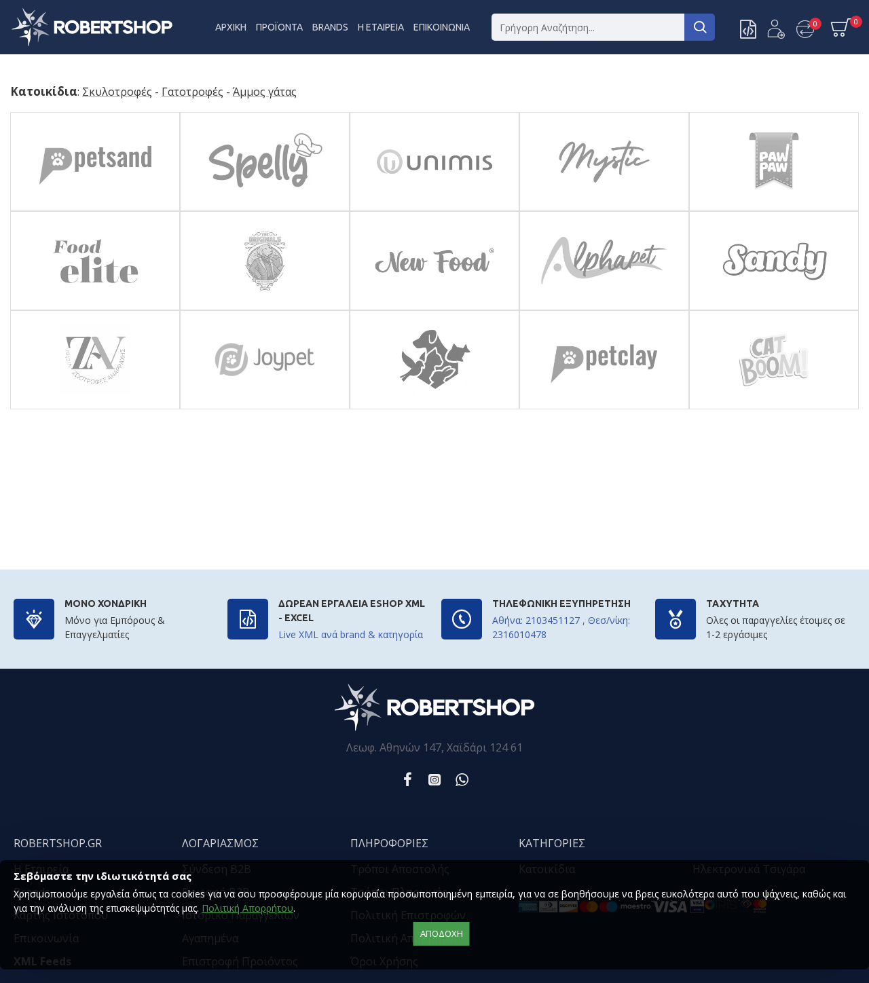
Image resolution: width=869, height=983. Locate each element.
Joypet (264, 405)
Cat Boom (773, 405)
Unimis (434, 207)
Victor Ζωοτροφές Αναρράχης (95, 405)
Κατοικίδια (43, 91)
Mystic (604, 207)
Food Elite (95, 306)
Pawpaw (773, 207)
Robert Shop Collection (434, 405)
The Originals (264, 306)
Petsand (95, 207)
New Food (434, 306)
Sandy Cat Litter (774, 306)
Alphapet (604, 306)
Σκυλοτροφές (117, 92)
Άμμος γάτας (265, 92)
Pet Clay (604, 405)
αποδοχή (441, 933)
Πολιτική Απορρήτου (247, 908)
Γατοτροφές (192, 92)
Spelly (264, 207)
